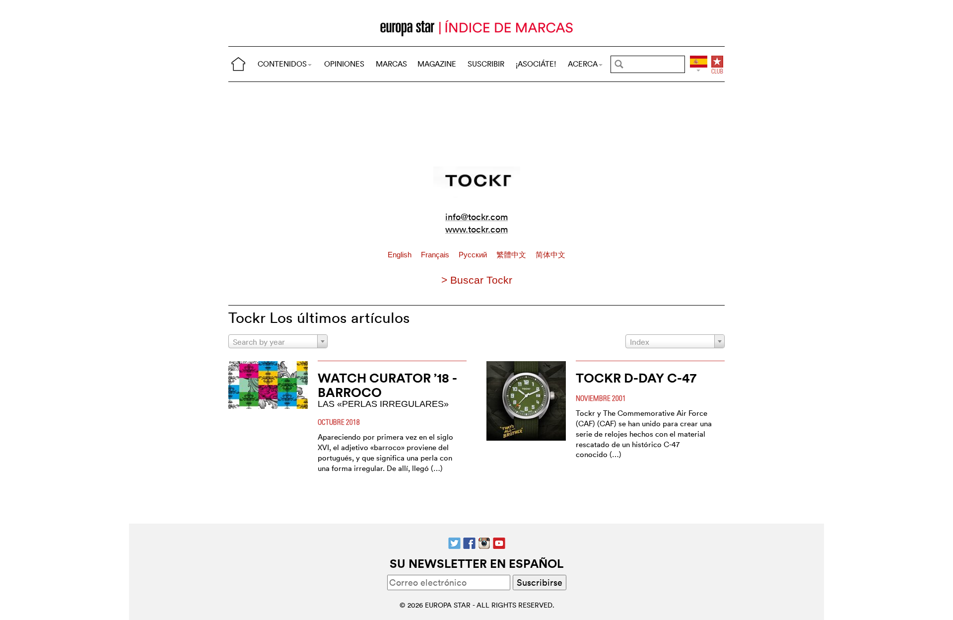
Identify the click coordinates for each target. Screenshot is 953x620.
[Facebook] (469, 542)
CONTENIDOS (282, 64)
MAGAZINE (436, 64)
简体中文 (550, 255)
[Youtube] (499, 542)
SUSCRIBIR (486, 64)
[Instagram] (484, 542)
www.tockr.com (476, 229)
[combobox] (278, 341)
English (400, 255)
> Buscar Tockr (476, 280)
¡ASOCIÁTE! (536, 64)
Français (436, 255)
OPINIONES (344, 64)
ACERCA (583, 64)
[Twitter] (454, 542)
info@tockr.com (476, 217)
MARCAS (391, 64)
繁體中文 (512, 255)
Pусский (474, 255)
